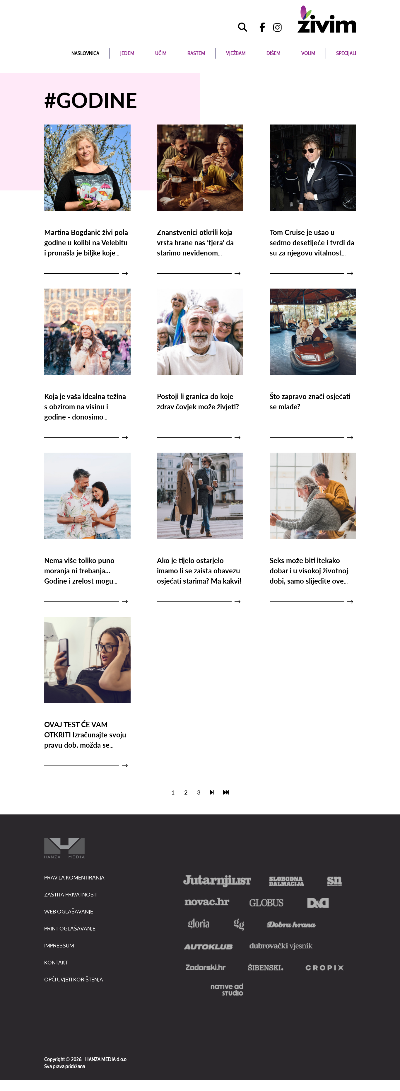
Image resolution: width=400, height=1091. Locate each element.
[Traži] (242, 27)
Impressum (59, 945)
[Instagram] (281, 27)
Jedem (127, 53)
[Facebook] (260, 27)
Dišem (273, 53)
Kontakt (56, 962)
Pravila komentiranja (74, 877)
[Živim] (327, 19)
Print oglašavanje (69, 928)
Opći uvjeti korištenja (73, 979)
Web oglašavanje (68, 911)
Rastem (196, 53)
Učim (161, 53)
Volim (308, 53)
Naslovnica (85, 53)
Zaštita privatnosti (71, 894)
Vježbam (236, 53)
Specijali (346, 53)
